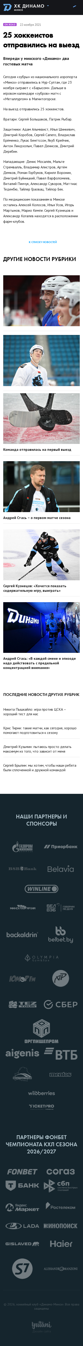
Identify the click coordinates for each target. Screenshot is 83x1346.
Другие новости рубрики (39, 259)
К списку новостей (43, 242)
